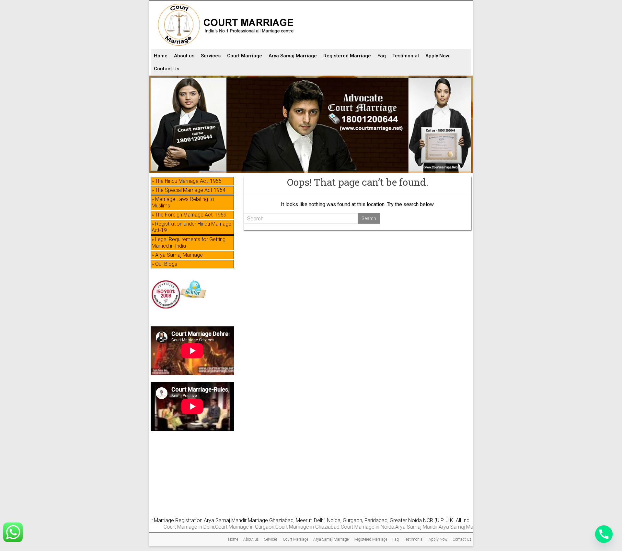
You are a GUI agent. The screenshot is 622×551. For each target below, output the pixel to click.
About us (184, 56)
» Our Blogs (164, 264)
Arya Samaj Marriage (293, 56)
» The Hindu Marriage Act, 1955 (187, 181)
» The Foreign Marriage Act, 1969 (189, 215)
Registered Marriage (347, 56)
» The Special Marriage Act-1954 (188, 190)
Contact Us (166, 69)
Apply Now (437, 56)
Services (211, 56)
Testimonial (405, 56)
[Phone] (604, 534)
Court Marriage (244, 56)
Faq (381, 56)
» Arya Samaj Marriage (177, 255)
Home (160, 56)
